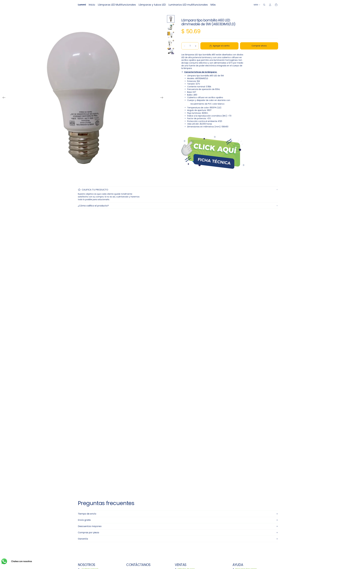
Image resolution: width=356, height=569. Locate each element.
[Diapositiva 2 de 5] (170, 26)
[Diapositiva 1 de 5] (170, 18)
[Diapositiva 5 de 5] (170, 51)
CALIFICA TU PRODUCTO (95, 189)
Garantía (83, 538)
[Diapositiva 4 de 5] (170, 43)
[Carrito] (276, 5)
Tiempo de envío (87, 513)
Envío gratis (84, 520)
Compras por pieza (88, 532)
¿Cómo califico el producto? (93, 205)
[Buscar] (264, 5)
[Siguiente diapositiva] (163, 98)
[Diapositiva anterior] (3, 98)
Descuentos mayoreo (90, 526)
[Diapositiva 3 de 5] (170, 35)
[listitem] (213, 5)
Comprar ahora (259, 45)
